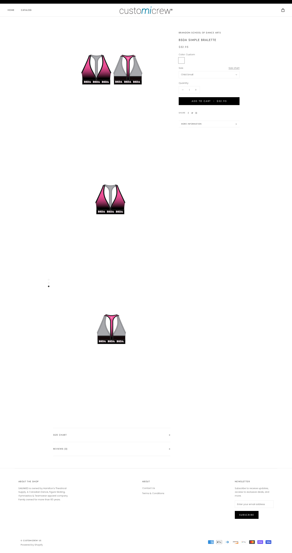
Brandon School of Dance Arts (200, 32)
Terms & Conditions (153, 493)
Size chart (234, 68)
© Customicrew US (31, 540)
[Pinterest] (196, 113)
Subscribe (246, 515)
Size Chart (60, 434)
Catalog (26, 10)
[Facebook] (188, 113)
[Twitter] (192, 113)
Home (11, 10)
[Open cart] (283, 10)
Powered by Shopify (32, 544)
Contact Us (148, 488)
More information (191, 124)
